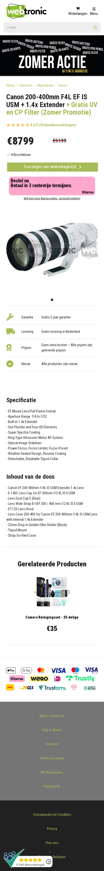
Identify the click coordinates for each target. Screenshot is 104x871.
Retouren (52, 744)
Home (10, 85)
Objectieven (45, 85)
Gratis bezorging (52, 758)
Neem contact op (52, 716)
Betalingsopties (52, 772)
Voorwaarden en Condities (52, 815)
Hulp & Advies (52, 730)
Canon (62, 85)
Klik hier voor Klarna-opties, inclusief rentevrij (52, 198)
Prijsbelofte (52, 786)
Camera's (26, 85)
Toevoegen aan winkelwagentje (50, 166)
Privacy (52, 829)
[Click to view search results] (95, 29)
